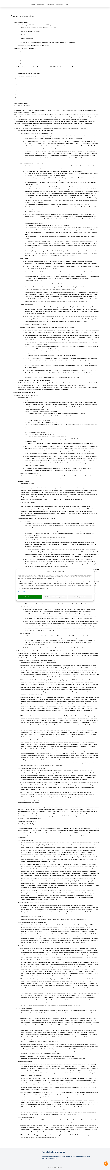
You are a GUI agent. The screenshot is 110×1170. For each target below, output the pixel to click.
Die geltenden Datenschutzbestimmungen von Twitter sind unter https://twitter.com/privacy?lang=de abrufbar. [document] (51, 1005)
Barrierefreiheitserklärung (49, 1158)
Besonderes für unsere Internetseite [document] (25, 48)
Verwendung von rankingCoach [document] (26, 1117)
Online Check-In (66, 1156)
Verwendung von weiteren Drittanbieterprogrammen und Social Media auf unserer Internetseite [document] (45, 66)
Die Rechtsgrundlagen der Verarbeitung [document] (32, 31)
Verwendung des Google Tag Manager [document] (29, 73)
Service (73, 1156)
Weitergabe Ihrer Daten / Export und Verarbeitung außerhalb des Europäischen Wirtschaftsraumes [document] (48, 42)
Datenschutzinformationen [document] (23, 16)
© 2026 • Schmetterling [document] (55, 1167)
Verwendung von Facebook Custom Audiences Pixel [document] (32, 922)
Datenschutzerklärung (55, 1156)
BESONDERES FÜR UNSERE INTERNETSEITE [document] (27, 395)
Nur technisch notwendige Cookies (55, 597)
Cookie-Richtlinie (22, 592)
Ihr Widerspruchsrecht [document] (27, 38)
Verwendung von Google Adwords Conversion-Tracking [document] (33, 768)
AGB (88, 1156)
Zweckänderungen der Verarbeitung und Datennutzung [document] (34, 45)
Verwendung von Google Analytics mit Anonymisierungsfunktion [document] (38, 662)
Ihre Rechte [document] (24, 34)
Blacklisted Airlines (81, 1156)
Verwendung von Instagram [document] (25, 1008)
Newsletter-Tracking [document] (26, 607)
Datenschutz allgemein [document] (21, 22)
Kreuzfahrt (59, 4)
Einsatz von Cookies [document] (23, 481)
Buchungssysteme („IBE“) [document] (28, 400)
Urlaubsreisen (41, 4)
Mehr (66, 4)
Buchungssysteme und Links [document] (25, 397)
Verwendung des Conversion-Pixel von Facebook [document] (31, 902)
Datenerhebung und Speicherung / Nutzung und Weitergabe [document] (35, 25)
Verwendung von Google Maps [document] (27, 76)
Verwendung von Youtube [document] (25, 1061)
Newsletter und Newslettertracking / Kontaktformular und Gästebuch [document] (36, 518)
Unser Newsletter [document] (26, 521)
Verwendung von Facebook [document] (25, 840)
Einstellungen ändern (80, 597)
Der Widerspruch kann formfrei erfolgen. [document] (36, 324)
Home (33, 4)
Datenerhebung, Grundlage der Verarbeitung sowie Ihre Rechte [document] (38, 27)
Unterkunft (50, 4)
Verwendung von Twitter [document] (24, 945)
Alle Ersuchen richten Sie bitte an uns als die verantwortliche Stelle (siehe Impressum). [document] (48, 283)
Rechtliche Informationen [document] (53, 1152)
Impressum (45, 1156)
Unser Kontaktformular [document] (27, 633)
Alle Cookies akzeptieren (30, 597)
